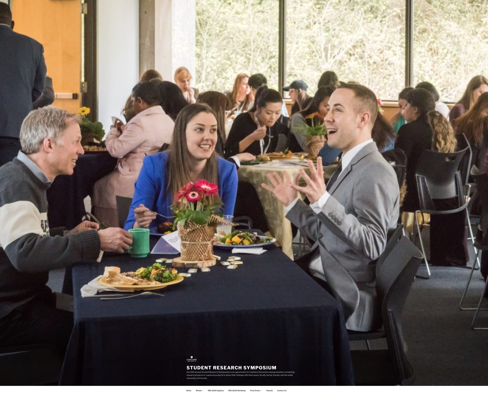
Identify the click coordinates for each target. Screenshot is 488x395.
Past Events (255, 390)
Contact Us (282, 390)
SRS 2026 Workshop (237, 390)
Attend (199, 390)
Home (188, 390)
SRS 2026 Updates (216, 390)
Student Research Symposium (232, 368)
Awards (269, 390)
